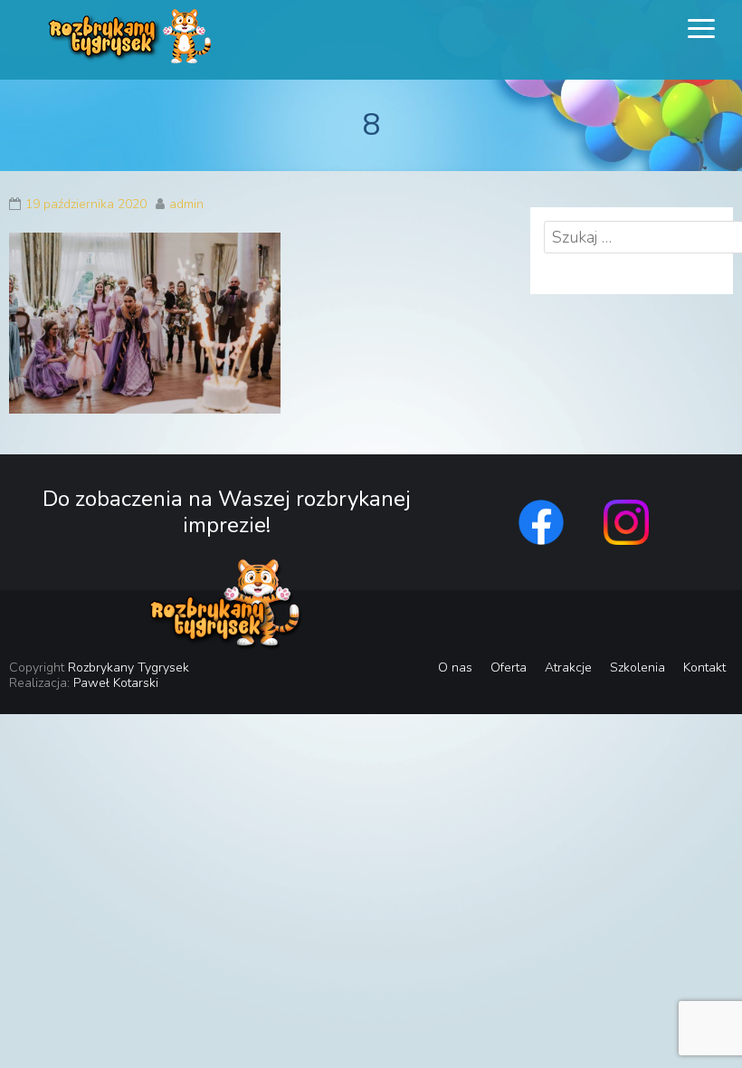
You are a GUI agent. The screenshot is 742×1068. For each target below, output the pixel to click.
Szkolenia (637, 667)
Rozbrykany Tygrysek (128, 667)
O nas (455, 667)
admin (186, 204)
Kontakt (704, 667)
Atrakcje (568, 667)
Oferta (508, 667)
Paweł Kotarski (115, 682)
